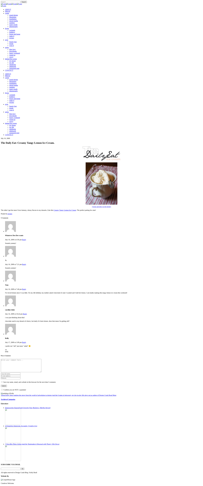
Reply (24, 240)
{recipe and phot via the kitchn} (101, 207)
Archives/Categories (8, 399)
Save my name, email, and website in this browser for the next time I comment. (29, 382)
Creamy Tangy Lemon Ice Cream (65, 210)
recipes (10, 214)
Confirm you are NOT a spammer (14, 390)
